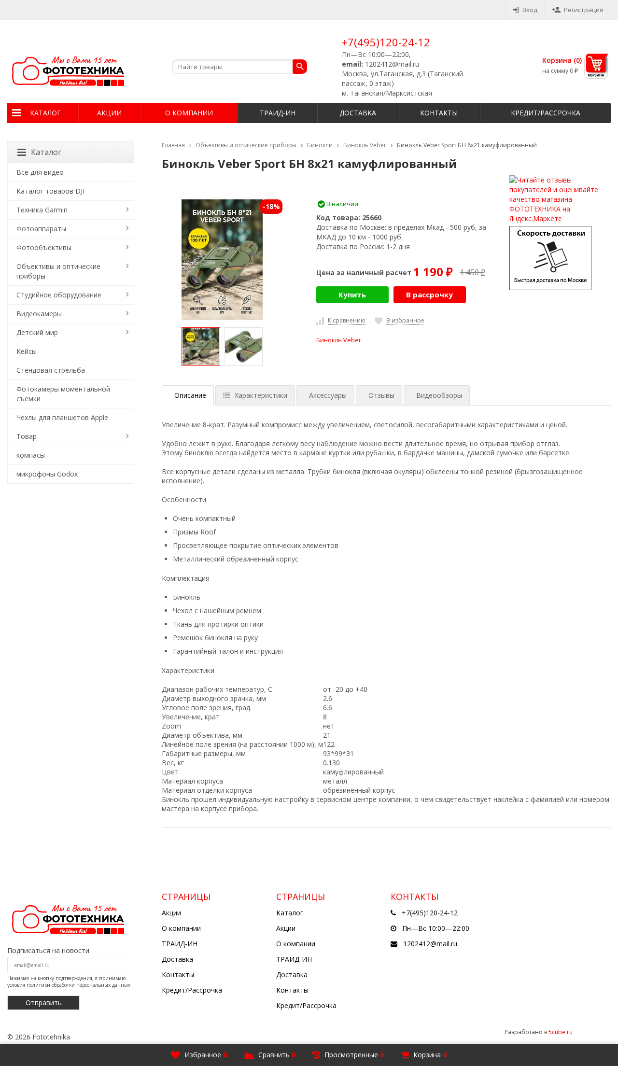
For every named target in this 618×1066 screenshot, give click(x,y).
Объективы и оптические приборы (246, 145)
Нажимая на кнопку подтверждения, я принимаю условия (68, 981)
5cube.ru (560, 1032)
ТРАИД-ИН (277, 112)
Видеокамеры (39, 313)
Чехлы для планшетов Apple (62, 417)
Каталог (45, 112)
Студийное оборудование (58, 294)
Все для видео (40, 172)
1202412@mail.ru (430, 943)
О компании (189, 112)
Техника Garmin (42, 209)
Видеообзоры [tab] (439, 395)
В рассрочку (429, 294)
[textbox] (239, 66)
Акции (109, 112)
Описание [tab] (190, 395)
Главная (173, 145)
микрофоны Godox (47, 473)
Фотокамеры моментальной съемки (63, 393)
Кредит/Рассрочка (545, 112)
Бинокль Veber (364, 145)
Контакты (439, 112)
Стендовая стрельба (50, 370)
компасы (30, 455)
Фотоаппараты (41, 228)
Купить (352, 294)
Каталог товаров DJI (50, 191)
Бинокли (320, 145)
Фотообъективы (43, 247)
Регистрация (583, 9)
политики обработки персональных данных (78, 985)
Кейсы (26, 351)
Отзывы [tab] (381, 395)
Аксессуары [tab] (328, 395)
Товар (26, 436)
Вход (529, 9)
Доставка (357, 112)
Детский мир (37, 332)
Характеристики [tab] (261, 395)
